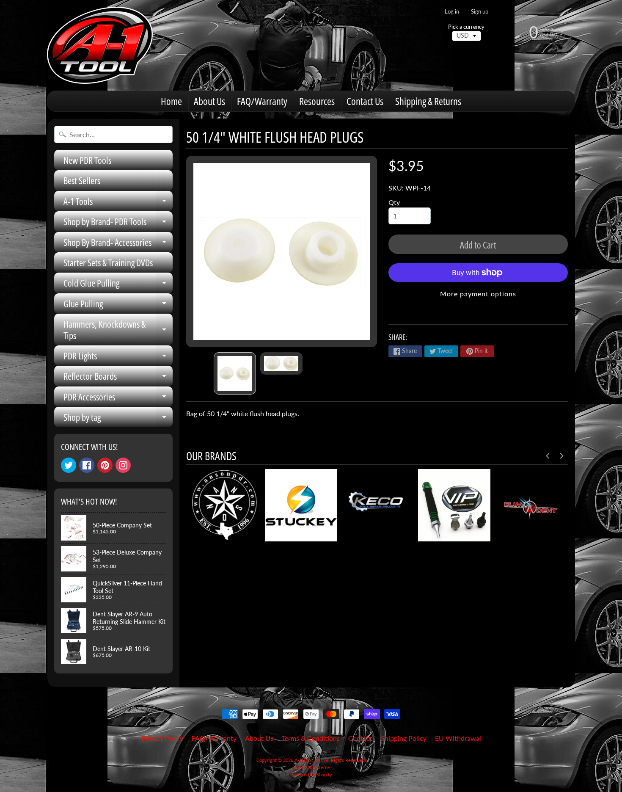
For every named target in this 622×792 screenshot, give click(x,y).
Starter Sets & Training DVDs (108, 262)
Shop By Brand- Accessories (118, 244)
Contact (360, 738)
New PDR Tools (87, 160)
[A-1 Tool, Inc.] (100, 45)
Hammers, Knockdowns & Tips (118, 329)
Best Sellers (81, 180)
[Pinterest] (105, 465)
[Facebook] (86, 465)
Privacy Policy (162, 738)
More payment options (478, 294)
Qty (394, 202)
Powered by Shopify (311, 774)
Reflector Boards (118, 378)
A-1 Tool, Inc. (308, 760)
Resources (317, 101)
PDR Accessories (118, 398)
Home (171, 101)
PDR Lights (118, 357)
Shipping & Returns (428, 101)
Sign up (479, 11)
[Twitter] (68, 465)
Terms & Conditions (311, 738)
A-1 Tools (118, 203)
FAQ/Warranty (262, 101)
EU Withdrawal (458, 738)
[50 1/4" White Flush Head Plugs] (235, 373)
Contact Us (365, 101)
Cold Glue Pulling (118, 284)
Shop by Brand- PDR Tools (118, 223)
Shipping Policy (404, 738)
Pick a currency (466, 27)
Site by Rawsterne (311, 767)
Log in (452, 11)
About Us (209, 101)
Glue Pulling (118, 305)
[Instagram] (123, 465)
